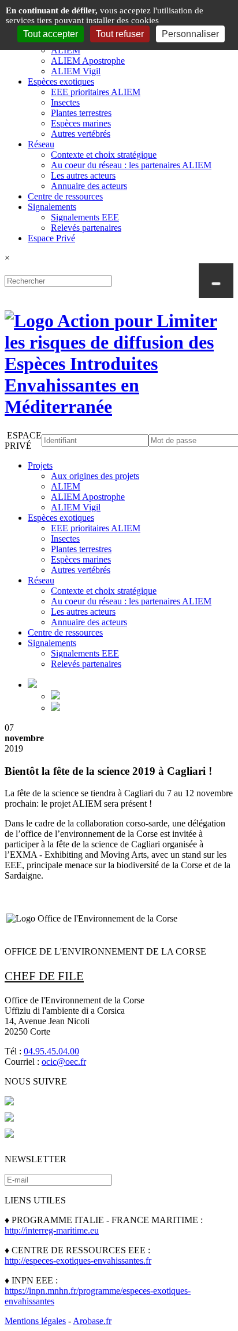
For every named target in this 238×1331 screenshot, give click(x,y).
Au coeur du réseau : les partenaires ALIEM (131, 165)
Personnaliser (190, 34)
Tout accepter (50, 34)
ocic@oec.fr (64, 1062)
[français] (55, 696)
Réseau (41, 144)
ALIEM (65, 50)
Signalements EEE (85, 217)
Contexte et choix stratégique (104, 154)
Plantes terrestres (81, 113)
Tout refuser (120, 34)
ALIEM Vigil (76, 71)
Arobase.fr (92, 1321)
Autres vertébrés (80, 134)
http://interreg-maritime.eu (52, 1230)
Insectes (65, 102)
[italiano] (55, 708)
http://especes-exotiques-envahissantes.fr (78, 1260)
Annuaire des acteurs (89, 186)
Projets (40, 465)
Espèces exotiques (61, 81)
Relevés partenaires (86, 228)
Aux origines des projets (95, 476)
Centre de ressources (65, 196)
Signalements (52, 207)
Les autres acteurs (83, 175)
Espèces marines (81, 123)
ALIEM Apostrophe (88, 61)
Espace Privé (51, 238)
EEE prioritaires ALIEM (95, 92)
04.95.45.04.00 (51, 1051)
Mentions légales (35, 1321)
